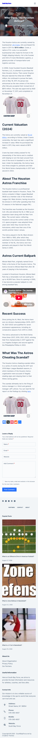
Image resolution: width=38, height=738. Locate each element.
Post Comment (9, 489)
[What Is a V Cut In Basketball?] (19, 625)
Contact (20, 507)
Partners (11, 507)
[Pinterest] (11, 501)
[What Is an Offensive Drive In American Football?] (19, 536)
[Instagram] (9, 501)
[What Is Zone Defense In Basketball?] (19, 580)
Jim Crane (16, 45)
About (27, 507)
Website (6, 457)
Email (6, 450)
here (29, 391)
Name (6, 444)
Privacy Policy (7, 664)
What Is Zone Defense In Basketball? (14, 601)
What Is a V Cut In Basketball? (12, 645)
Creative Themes (8, 736)
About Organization (9, 661)
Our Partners (7, 666)
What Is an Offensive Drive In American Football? (18, 556)
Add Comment (9, 463)
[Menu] (35, 3)
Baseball (30, 25)
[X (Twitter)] (6, 501)
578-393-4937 (14, 713)
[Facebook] (3, 501)
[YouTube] (14, 501)
